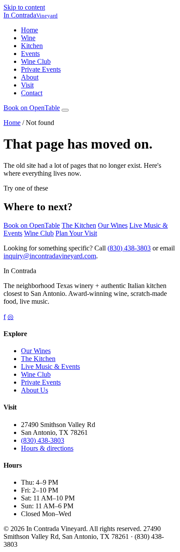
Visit (27, 85)
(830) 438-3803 (129, 248)
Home (29, 30)
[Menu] (65, 110)
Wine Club (36, 61)
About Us (34, 390)
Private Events (41, 69)
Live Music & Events (50, 366)
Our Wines (113, 225)
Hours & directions (47, 448)
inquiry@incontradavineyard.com (49, 256)
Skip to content (24, 7)
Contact (31, 93)
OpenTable (31, 107)
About (29, 77)
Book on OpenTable (31, 225)
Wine (28, 38)
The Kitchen (79, 225)
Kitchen (32, 45)
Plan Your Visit (76, 233)
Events (30, 53)
